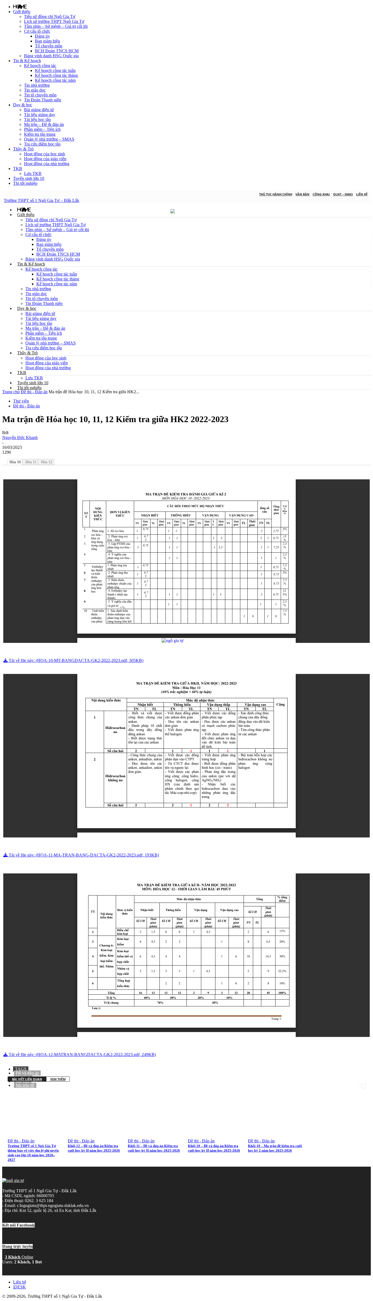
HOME (20, 6)
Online (19, 1257)
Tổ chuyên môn (48, 46)
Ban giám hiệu (47, 41)
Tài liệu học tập (37, 119)
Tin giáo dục (35, 90)
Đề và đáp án (27, 1073)
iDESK (19, 1287)
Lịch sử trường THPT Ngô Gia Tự (54, 21)
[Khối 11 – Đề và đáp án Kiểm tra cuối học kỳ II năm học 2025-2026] (160, 1134)
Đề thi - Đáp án (34, 391)
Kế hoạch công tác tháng (56, 75)
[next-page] (364, 1085)
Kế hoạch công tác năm (55, 80)
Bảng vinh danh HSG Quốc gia (51, 55)
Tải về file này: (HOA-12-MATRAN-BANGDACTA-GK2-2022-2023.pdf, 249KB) (82, 1054)
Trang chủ (11, 391)
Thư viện (21, 401)
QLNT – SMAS (343, 194)
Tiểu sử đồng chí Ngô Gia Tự (49, 16)
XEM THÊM (58, 1079)
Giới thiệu (21, 11)
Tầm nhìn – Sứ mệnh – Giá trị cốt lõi (56, 26)
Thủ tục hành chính (275, 194)
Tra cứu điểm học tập (42, 144)
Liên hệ (362, 194)
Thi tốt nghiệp (25, 183)
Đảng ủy (42, 36)
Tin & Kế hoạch (27, 60)
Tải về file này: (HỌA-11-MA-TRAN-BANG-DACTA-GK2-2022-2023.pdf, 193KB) (83, 855)
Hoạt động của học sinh (44, 154)
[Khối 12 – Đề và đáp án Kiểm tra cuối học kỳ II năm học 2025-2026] (100, 1134)
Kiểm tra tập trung (39, 134)
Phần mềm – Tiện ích (42, 129)
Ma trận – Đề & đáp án (44, 124)
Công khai (321, 194)
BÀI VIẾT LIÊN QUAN (27, 1079)
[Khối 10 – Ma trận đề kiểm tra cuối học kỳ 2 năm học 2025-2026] (280, 1134)
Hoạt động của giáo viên (45, 158)
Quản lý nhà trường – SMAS (49, 139)
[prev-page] (359, 1085)
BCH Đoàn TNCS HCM (57, 51)
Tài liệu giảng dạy (39, 114)
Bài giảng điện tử (39, 109)
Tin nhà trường (37, 85)
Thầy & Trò (23, 149)
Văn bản (302, 194)
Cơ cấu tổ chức (37, 31)
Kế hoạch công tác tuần (55, 70)
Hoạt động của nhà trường (46, 163)
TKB (17, 168)
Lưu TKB (33, 173)
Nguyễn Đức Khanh (20, 437)
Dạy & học (22, 104)
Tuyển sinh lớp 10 (28, 178)
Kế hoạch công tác (40, 65)
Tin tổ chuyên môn (40, 95)
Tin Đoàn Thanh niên (42, 100)
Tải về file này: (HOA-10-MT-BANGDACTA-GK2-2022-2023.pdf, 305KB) (75, 660)
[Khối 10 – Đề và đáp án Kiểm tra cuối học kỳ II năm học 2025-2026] (220, 1134)
